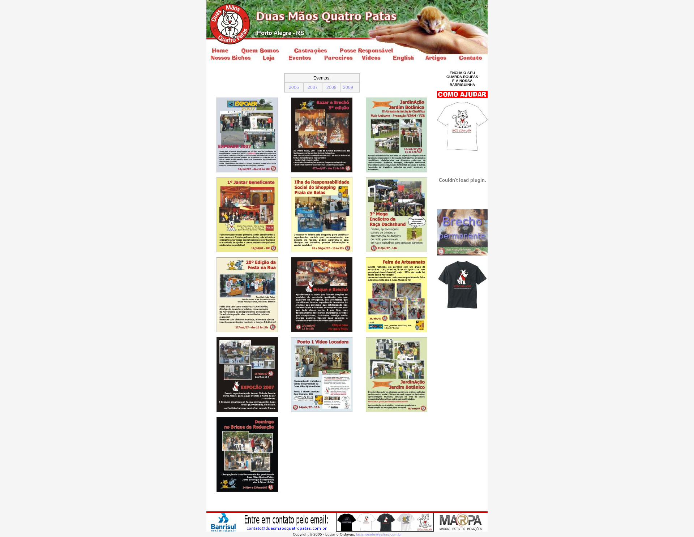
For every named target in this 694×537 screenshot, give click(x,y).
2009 (348, 87)
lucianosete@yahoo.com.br (379, 534)
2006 (294, 87)
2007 (313, 87)
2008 (331, 87)
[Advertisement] (462, 357)
